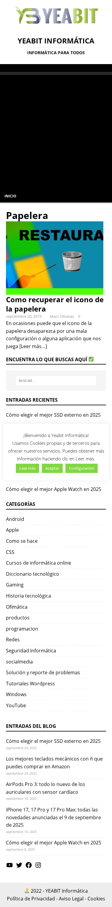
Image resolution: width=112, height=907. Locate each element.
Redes (13, 639)
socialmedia (19, 661)
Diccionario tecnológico (32, 574)
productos (18, 617)
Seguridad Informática (31, 650)
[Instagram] (38, 867)
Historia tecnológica (28, 595)
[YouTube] (9, 867)
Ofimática (16, 607)
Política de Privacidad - (32, 898)
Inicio (10, 196)
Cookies (96, 898)
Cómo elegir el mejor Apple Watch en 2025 (53, 489)
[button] (7, 67)
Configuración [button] (81, 468)
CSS (10, 552)
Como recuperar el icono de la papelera (55, 304)
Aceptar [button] (52, 468)
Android (15, 519)
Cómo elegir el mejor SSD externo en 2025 (53, 415)
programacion (22, 628)
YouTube (16, 705)
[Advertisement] (56, 131)
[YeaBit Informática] (56, 25)
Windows (16, 694)
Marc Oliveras (62, 316)
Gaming (15, 584)
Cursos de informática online (38, 563)
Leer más (27, 468)
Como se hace (22, 541)
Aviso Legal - (72, 898)
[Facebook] (28, 867)
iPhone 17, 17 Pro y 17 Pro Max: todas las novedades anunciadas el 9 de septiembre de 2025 (53, 817)
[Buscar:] (56, 381)
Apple (12, 530)
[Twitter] (19, 867)
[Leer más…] (33, 346)
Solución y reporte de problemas (43, 672)
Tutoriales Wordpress (30, 683)
